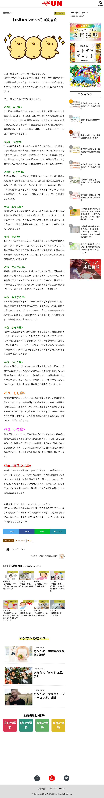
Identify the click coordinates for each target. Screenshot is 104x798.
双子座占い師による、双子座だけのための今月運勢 (90, 151)
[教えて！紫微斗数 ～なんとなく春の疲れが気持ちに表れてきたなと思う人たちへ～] (75, 248)
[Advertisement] (52, 754)
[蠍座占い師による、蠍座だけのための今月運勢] (75, 137)
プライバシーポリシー (57, 789)
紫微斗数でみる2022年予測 (91, 121)
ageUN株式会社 (50, 794)
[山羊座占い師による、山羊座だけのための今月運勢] (75, 106)
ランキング (9, 541)
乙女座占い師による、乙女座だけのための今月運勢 (90, 182)
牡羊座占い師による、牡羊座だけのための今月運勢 (90, 197)
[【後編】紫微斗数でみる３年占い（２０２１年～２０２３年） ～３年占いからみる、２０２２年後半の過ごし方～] (75, 214)
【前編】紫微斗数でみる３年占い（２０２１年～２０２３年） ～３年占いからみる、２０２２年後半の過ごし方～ (91, 231)
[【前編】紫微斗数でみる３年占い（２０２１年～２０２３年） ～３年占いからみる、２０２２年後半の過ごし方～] (75, 232)
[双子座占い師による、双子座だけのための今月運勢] (75, 152)
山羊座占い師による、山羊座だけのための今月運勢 (90, 106)
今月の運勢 (58, 725)
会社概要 (41, 789)
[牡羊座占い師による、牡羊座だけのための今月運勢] (75, 198)
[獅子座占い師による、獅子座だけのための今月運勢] (75, 167)
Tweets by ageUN (77, 16)
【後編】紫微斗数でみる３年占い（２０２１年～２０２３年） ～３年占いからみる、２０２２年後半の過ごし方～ (91, 214)
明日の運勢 (26, 725)
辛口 (30, 541)
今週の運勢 (42, 725)
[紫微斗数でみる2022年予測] (75, 121)
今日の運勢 (10, 725)
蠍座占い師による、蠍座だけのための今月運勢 (90, 136)
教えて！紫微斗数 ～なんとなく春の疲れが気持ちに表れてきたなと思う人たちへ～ (91, 248)
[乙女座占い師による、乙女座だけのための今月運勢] (75, 182)
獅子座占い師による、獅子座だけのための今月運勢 (90, 167)
